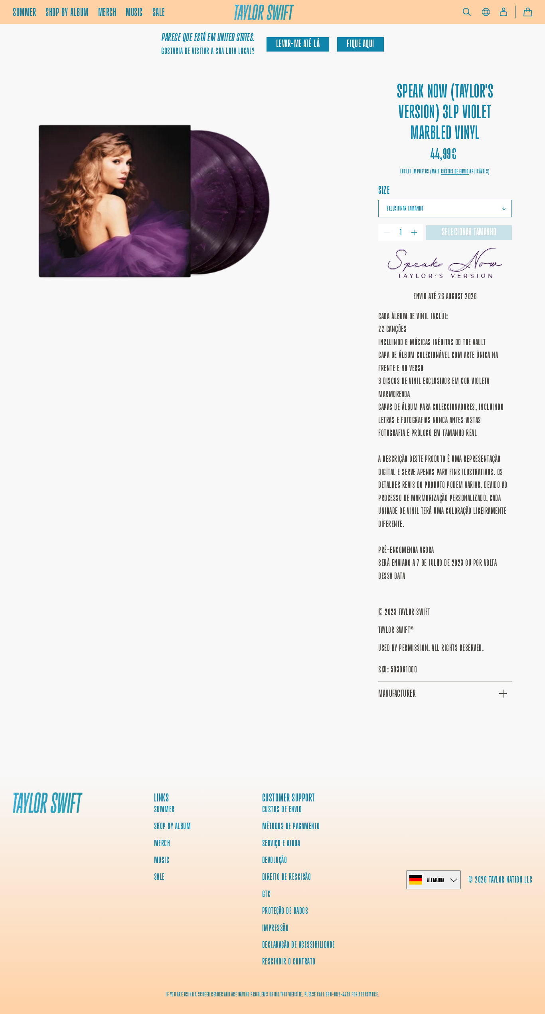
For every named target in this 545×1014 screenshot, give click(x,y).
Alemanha (435, 880)
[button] (467, 12)
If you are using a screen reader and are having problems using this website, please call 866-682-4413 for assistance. (272, 994)
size (384, 190)
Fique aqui (360, 44)
